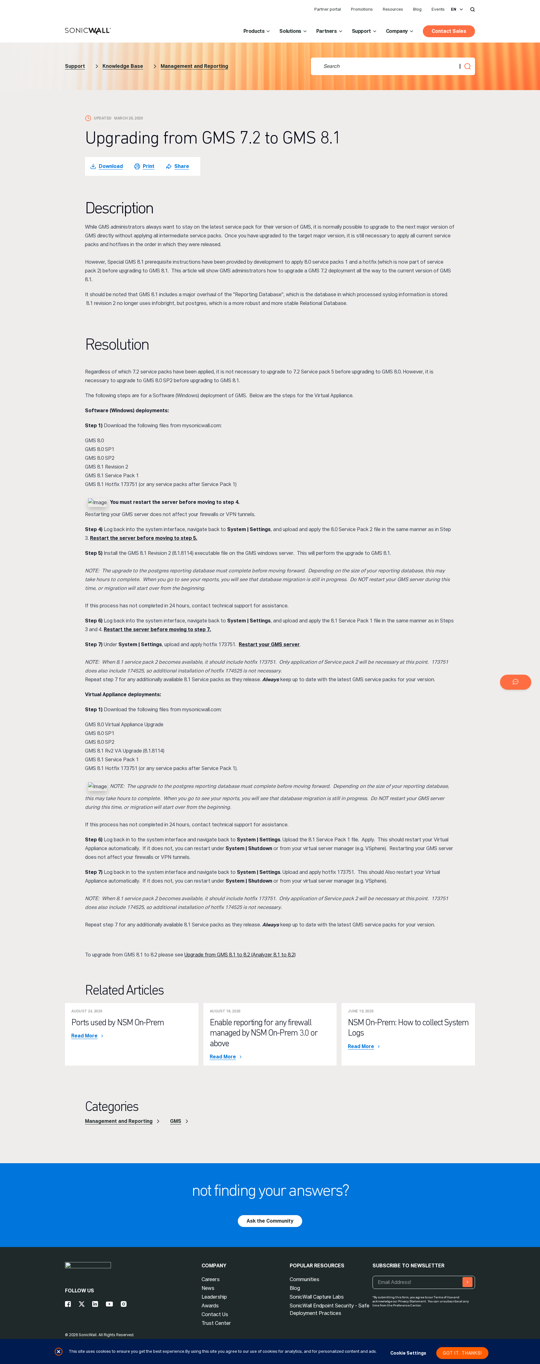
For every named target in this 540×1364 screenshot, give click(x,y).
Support (361, 31)
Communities (304, 1279)
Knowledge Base (122, 66)
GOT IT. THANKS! (462, 1353)
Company (397, 31)
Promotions (362, 9)
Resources (393, 9)
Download (111, 166)
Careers (211, 1279)
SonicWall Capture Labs (317, 1297)
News (208, 1288)
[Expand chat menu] (515, 682)
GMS (175, 1121)
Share (181, 166)
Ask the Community (270, 1221)
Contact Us (215, 1314)
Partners (326, 31)
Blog (417, 9)
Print (148, 166)
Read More (84, 1035)
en (453, 9)
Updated (103, 118)
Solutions (290, 31)
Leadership (214, 1297)
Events (438, 9)
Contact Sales (449, 31)
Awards (210, 1306)
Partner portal (327, 9)
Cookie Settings (408, 1353)
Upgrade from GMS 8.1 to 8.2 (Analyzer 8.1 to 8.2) (240, 955)
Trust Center (216, 1323)
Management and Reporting (194, 66)
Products (254, 31)
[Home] (88, 31)
